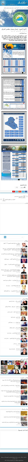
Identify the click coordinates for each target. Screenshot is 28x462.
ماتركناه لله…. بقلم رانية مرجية (14, 348)
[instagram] (13, 459)
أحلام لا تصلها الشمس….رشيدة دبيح (13, 333)
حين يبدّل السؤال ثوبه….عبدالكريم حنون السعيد (11, 280)
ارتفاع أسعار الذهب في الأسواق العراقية (13, 411)
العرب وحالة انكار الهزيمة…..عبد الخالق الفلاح (12, 290)
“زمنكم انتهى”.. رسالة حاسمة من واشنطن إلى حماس (10, 385)
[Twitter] (14, 459)
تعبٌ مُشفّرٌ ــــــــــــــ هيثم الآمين (14, 322)
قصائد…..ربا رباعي (16, 343)
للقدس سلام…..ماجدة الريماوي (14, 301)
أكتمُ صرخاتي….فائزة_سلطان (15, 327)
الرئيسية (25, 7)
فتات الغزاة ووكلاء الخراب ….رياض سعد (13, 285)
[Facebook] (15, 459)
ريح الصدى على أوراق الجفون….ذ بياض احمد (12, 338)
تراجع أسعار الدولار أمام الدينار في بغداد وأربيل (12, 416)
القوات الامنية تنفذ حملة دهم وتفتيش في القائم (20, 196)
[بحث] (5, 237)
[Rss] (16, 459)
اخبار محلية (21, 7)
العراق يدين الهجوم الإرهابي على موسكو (9, 199)
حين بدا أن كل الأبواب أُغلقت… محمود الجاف (12, 259)
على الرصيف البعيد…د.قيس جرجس (13, 311)
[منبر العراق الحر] (14, 3)
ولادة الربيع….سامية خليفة (15, 317)
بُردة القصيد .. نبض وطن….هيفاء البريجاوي (12, 306)
